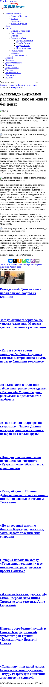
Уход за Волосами (24, 40)
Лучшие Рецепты (19, 55)
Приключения (12, 67)
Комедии (9, 65)
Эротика (9, 77)
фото (18, 267)
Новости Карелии (19, 16)
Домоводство (17, 50)
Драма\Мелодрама (13, 63)
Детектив (9, 60)
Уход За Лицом (23, 43)
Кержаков (4, 267)
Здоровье (15, 53)
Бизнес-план (16, 264)
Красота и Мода (18, 38)
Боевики (9, 58)
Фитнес (14, 36)
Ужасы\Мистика (13, 72)
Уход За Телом (23, 45)
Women (8, 28)
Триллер (9, 70)
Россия (13, 267)
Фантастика (10, 75)
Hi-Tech (14, 18)
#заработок (5, 264)
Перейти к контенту (9, 1)
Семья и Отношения (20, 31)
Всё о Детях (16, 33)
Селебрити (16, 21)
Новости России (13, 14)
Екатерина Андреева (32, 264)
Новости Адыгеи (19, 23)
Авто (7, 26)
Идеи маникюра (23, 48)
